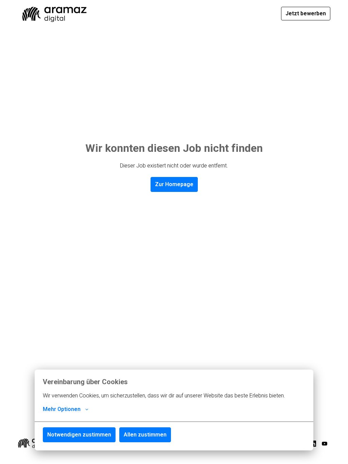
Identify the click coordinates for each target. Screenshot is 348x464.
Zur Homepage (174, 184)
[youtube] (324, 443)
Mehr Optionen (62, 409)
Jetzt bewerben (305, 13)
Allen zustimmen (145, 434)
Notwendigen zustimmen (79, 434)
